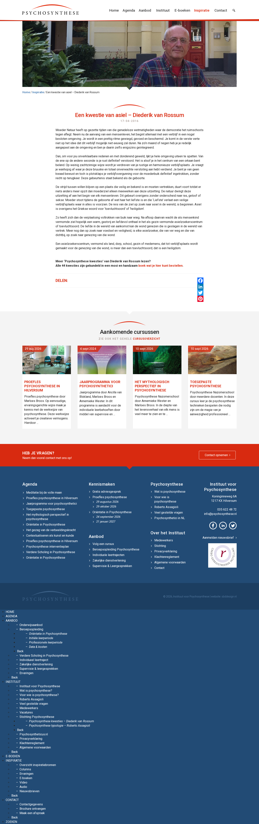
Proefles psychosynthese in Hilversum (52, 498)
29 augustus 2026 (107, 501)
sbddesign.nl (229, 596)
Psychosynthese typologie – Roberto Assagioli (59, 725)
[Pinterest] (200, 299)
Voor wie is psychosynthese (165, 499)
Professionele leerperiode (45, 642)
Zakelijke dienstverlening (109, 560)
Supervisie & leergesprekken (39, 668)
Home (114, 10)
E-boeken (182, 10)
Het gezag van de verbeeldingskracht (51, 530)
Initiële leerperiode (41, 638)
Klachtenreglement (166, 557)
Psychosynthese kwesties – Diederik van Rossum (61, 721)
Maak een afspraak (32, 813)
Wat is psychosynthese (169, 491)
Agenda (129, 10)
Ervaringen (26, 673)
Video (23, 782)
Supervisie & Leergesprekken (112, 566)
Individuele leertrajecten (108, 555)
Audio (23, 787)
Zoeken (11, 822)
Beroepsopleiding (31, 629)
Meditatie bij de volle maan (44, 492)
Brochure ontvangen (33, 808)
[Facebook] (200, 281)
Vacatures (26, 712)
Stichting (160, 546)
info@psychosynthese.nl (220, 514)
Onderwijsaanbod (31, 625)
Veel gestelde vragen (168, 512)
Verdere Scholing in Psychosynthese (50, 552)
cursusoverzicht (146, 338)
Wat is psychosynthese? (36, 690)
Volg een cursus (103, 544)
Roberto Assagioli (166, 507)
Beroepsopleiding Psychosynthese (116, 549)
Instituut (163, 10)
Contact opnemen (216, 455)
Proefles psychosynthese (110, 497)
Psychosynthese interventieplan (47, 546)
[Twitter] (200, 293)
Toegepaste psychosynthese (45, 509)
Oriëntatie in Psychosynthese (45, 524)
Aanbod (145, 10)
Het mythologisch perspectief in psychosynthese (47, 517)
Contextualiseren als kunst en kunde (50, 535)
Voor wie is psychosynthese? (39, 695)
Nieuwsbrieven (29, 791)
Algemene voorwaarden (170, 562)
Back (20, 651)
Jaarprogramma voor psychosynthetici (51, 503)
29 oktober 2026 (106, 506)
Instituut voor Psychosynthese (40, 686)
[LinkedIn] (200, 287)
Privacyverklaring (165, 551)
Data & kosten (38, 647)
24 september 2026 (108, 517)
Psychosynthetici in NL (169, 518)
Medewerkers (163, 540)
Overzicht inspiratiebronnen (38, 765)
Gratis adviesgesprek (107, 491)
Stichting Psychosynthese (37, 717)
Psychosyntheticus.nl (34, 734)
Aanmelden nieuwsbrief (218, 537)
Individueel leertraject (34, 660)
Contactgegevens (31, 804)
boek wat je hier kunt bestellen (160, 265)
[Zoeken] (234, 10)
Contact (220, 10)
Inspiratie (202, 10)
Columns (25, 769)
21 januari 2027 (105, 521)
